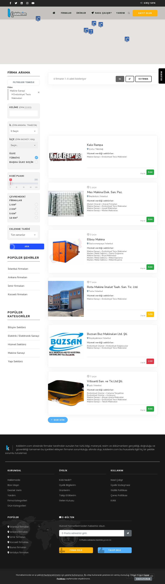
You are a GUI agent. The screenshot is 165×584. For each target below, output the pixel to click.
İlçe (22, 139)
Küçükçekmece (95, 338)
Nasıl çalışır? (103, 13)
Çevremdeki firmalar (17, 198)
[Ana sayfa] (54, 13)
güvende (107, 540)
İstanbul (104, 196)
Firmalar (66, 13)
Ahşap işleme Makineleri (113, 397)
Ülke (12, 153)
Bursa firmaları (17, 547)
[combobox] (23, 131)
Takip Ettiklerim (67, 495)
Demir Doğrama (116, 253)
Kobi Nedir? (65, 480)
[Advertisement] (102, 109)
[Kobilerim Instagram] (27, 3)
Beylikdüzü (94, 196)
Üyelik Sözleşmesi (120, 485)
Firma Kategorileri (17, 500)
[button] (86, 30)
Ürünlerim (64, 490)
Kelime (20, 107)
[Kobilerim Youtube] (33, 3)
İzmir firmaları (16, 286)
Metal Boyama (115, 260)
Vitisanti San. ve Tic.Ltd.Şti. (105, 381)
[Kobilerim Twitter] (16, 3)
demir (27, 107)
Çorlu (91, 149)
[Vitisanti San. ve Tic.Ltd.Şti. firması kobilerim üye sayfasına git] (66, 392)
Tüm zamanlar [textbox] (18, 234)
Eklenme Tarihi (19, 229)
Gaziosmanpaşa (96, 243)
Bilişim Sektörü (17, 327)
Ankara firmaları (17, 277)
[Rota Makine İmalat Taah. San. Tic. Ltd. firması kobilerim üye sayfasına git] (66, 298)
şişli (90, 385)
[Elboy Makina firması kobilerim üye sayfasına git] (66, 251)
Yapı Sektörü (15, 361)
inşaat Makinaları (109, 208)
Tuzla (91, 291)
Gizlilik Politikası (119, 490)
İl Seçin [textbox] (14, 131)
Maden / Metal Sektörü (97, 253)
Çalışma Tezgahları (115, 393)
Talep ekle (114, 550)
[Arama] (129, 13)
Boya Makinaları (109, 255)
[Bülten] (128, 533)
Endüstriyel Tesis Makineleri (114, 156)
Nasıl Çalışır (117, 480)
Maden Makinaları (110, 210)
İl (23, 125)
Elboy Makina (96, 239)
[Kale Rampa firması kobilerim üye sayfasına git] (66, 156)
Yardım (120, 13)
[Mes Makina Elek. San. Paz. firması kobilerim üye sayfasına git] (66, 203)
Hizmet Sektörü (17, 344)
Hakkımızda (14, 480)
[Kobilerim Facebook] (10, 3)
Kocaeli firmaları (17, 294)
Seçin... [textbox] (14, 145)
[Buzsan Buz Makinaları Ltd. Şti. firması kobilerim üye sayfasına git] (66, 345)
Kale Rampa (95, 145)
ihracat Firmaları (109, 204)
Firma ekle (76, 550)
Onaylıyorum (143, 579)
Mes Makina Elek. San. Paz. (104, 192)
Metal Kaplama (116, 257)
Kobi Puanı (16, 176)
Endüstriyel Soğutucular (117, 346)
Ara (27, 246)
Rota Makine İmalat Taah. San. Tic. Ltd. (112, 287)
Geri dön (59, 420)
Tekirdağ (99, 149)
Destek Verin (15, 490)
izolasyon (110, 395)
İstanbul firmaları (18, 269)
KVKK (113, 500)
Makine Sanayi (93, 156)
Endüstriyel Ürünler (95, 346)
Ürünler (81, 13)
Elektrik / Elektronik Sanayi (23, 336)
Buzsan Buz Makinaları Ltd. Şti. (107, 334)
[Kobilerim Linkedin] (21, 3)
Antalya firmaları (19, 552)
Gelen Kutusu (66, 500)
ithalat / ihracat (93, 204)
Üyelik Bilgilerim (67, 485)
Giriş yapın (149, 3)
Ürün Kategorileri (17, 505)
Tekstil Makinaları (109, 401)
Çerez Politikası (119, 495)
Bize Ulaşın (13, 485)
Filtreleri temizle (23, 82)
